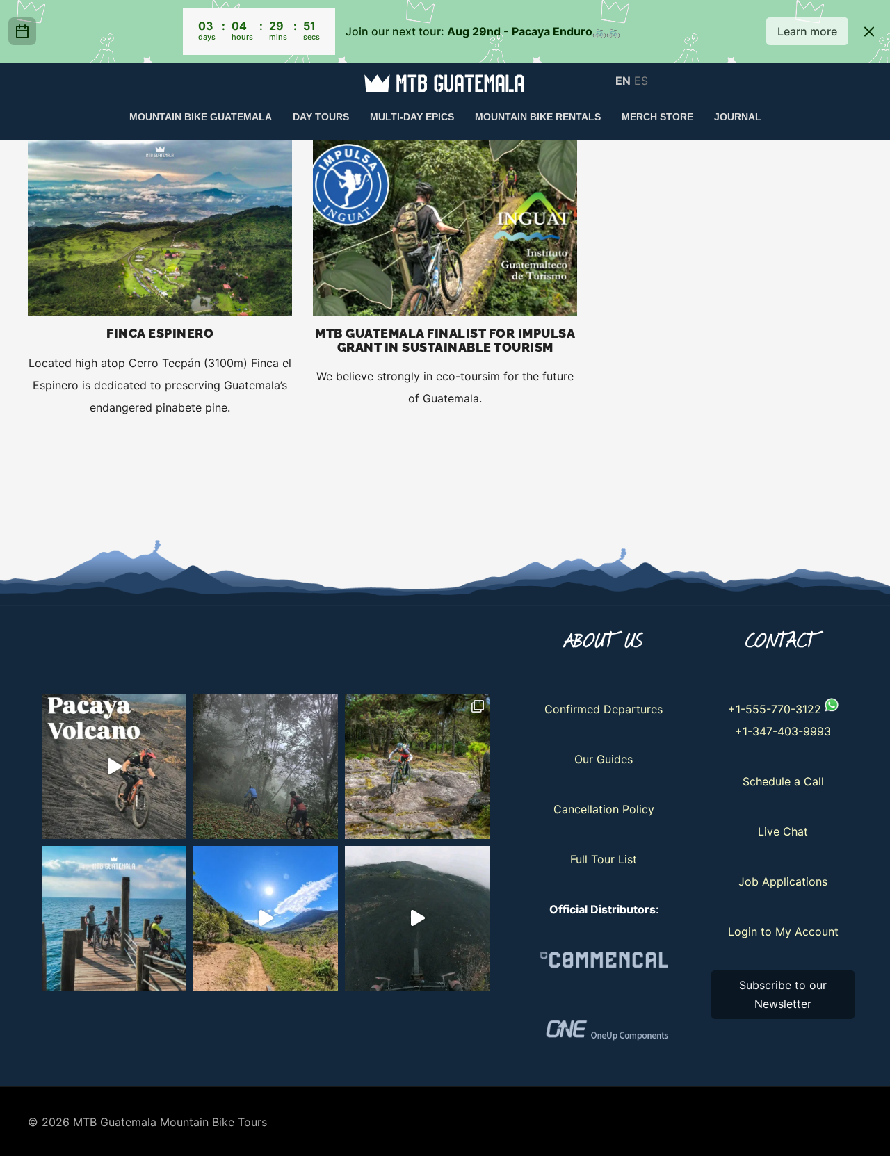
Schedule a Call (783, 781)
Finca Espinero (159, 333)
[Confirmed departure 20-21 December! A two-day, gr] (114, 766)
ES (641, 80)
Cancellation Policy (603, 809)
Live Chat (783, 831)
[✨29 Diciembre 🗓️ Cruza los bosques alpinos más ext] (417, 766)
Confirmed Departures (603, 709)
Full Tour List (603, 859)
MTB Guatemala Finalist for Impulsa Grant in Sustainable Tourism (445, 340)
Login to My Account (783, 931)
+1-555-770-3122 (774, 709)
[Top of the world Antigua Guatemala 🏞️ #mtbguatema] (265, 918)
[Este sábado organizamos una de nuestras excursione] (265, 766)
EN (623, 80)
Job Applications (782, 881)
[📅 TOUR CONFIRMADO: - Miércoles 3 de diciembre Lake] (114, 918)
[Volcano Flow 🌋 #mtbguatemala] (417, 918)
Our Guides (603, 759)
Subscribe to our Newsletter (783, 994)
